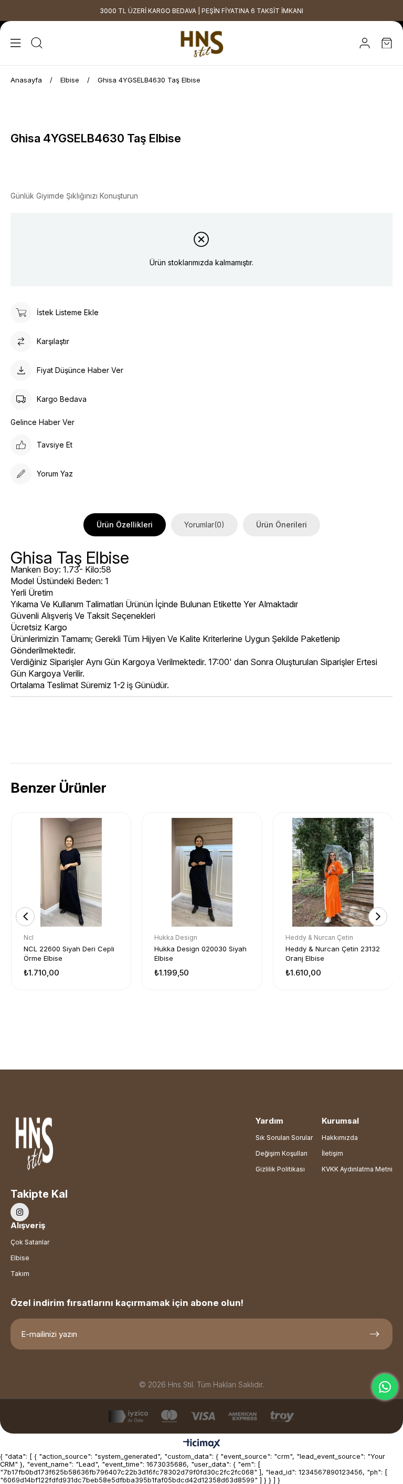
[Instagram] (19, 1212)
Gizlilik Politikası (280, 1169)
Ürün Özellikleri (125, 524)
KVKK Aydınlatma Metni (357, 1169)
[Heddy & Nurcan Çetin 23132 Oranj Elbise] (333, 872)
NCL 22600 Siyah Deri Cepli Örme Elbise (69, 953)
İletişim (332, 1153)
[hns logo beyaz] (62, 1146)
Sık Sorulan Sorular (284, 1137)
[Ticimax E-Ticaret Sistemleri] (201, 1444)
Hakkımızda (340, 1137)
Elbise (19, 1258)
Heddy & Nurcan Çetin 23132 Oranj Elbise (332, 953)
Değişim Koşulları (281, 1153)
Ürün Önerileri (281, 524)
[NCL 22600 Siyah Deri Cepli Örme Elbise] (71, 872)
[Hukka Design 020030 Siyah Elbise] (201, 872)
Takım (19, 1274)
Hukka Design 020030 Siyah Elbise (200, 953)
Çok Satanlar (29, 1242)
